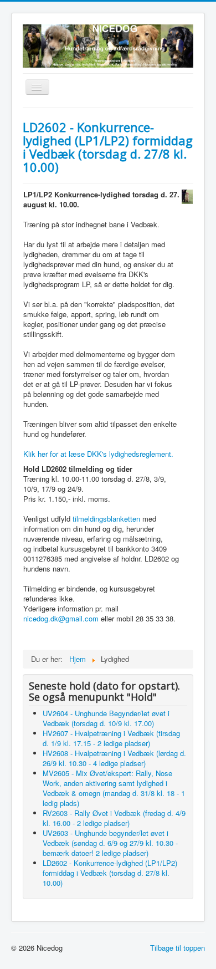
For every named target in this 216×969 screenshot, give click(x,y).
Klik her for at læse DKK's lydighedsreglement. (98, 453)
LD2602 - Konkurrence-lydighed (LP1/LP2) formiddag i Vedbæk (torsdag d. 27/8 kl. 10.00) (108, 147)
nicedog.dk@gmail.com (61, 618)
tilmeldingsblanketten (106, 518)
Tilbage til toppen (177, 947)
